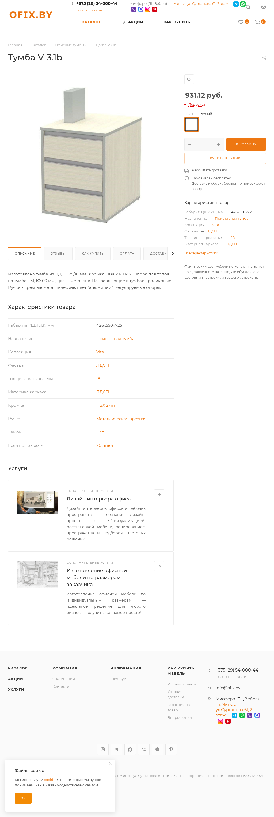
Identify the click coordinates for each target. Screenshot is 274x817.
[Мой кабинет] (263, 7)
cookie (49, 779)
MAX (130, 749)
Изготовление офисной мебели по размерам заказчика (97, 577)
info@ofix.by (228, 687)
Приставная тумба (115, 338)
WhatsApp (157, 749)
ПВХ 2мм (105, 405)
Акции (15, 679)
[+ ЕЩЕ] (222, 21)
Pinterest (171, 749)
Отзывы (58, 253)
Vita (100, 351)
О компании (63, 679)
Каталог (18, 668)
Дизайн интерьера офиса (99, 499)
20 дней (104, 445)
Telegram (116, 749)
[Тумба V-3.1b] (91, 154)
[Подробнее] (159, 494)
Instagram (103, 749)
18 (98, 378)
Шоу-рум (118, 679)
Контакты (61, 686)
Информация (126, 668)
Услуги (16, 689)
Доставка (159, 253)
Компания (64, 668)
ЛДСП (102, 365)
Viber (144, 749)
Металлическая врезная (121, 418)
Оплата (127, 253)
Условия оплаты (182, 684)
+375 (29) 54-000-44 (96, 3)
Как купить (93, 253)
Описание (25, 253)
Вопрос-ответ (180, 717)
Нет (100, 432)
